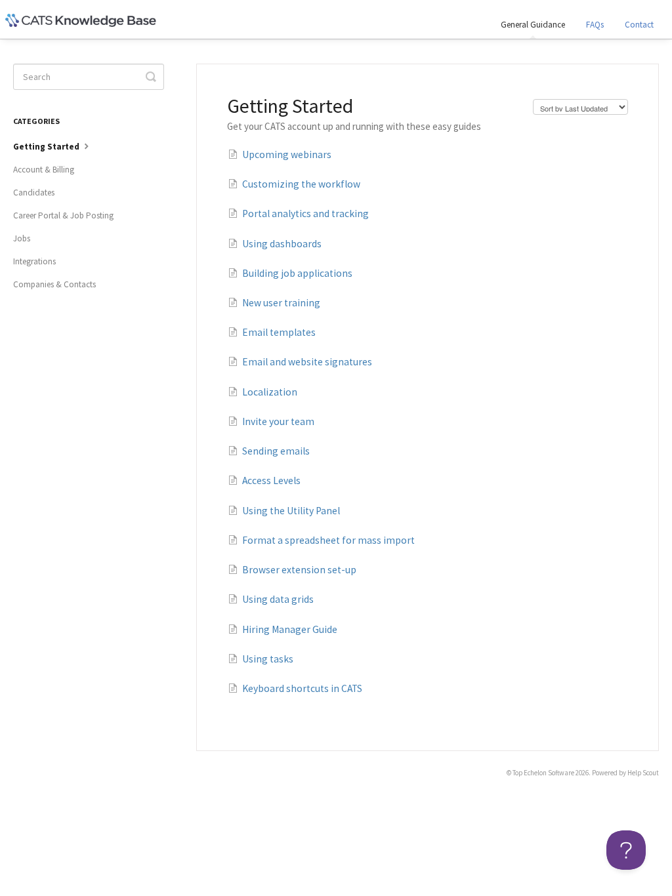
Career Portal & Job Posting (63, 215)
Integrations (34, 261)
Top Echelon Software (543, 772)
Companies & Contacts (54, 284)
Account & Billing (43, 169)
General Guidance (533, 24)
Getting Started (47, 146)
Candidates (33, 192)
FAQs (595, 24)
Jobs (21, 238)
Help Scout (643, 772)
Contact (639, 24)
